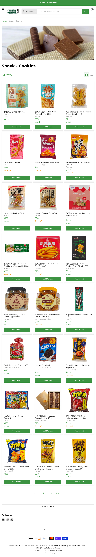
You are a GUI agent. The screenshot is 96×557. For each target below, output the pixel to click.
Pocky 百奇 (38, 116)
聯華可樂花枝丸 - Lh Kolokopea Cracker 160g (16, 467)
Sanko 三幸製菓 (71, 370)
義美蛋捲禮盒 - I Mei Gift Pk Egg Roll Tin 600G (48, 265)
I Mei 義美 (7, 268)
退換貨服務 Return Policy (57, 546)
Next (58, 493)
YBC (5, 165)
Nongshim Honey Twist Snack (47, 162)
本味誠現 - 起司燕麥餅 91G (14, 112)
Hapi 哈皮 (69, 319)
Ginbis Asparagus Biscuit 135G (16, 365)
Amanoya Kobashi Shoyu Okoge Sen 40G (79, 163)
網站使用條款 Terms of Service (35, 546)
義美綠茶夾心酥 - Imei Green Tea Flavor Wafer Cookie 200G (16, 265)
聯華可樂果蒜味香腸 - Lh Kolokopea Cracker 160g (76, 417)
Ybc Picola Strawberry (12, 162)
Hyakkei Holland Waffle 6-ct (15, 213)
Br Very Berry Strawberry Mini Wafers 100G (78, 214)
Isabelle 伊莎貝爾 (40, 420)
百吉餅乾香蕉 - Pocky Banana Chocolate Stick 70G (77, 467)
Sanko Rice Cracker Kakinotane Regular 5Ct (78, 366)
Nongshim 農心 (40, 165)
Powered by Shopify (48, 553)
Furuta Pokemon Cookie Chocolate (13, 417)
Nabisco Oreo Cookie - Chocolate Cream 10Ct (44, 366)
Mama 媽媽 (7, 319)
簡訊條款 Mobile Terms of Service (48, 548)
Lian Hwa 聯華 (70, 420)
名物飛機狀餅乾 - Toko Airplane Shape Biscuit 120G (78, 113)
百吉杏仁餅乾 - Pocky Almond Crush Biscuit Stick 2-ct (47, 467)
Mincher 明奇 (70, 268)
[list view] (91, 74)
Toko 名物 (69, 116)
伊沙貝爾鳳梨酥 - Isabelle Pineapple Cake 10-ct (45, 417)
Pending (6, 114)
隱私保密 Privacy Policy (77, 546)
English (46, 530)
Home (4, 21)
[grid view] (86, 74)
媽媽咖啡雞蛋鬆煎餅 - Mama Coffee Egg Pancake (15, 315)
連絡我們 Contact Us (16, 546)
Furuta (6, 420)
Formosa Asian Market (11, 367)
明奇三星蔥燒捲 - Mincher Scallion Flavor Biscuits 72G (77, 265)
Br (66, 218)
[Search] (85, 11)
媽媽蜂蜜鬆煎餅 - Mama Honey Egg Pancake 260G (47, 315)
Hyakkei (6, 215)
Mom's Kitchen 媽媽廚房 (43, 319)
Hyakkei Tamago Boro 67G (46, 213)
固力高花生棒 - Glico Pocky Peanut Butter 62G (45, 113)
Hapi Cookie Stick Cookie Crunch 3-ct (79, 315)
